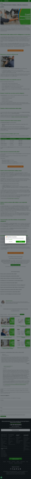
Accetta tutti (20, 241)
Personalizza (10, 241)
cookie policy (10, 239)
